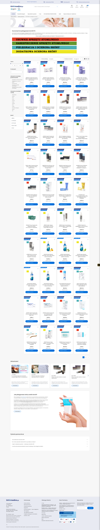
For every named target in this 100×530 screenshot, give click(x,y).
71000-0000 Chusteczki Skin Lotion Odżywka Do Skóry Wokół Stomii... (31, 166)
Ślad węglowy (26, 510)
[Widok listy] (88, 59)
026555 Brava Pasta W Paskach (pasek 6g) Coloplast (32, 343)
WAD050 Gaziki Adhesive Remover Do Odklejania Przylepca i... (31, 196)
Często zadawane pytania (47, 516)
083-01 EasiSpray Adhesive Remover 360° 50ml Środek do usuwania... (65, 137)
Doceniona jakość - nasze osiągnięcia (31, 509)
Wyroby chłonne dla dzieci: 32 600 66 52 (13, 516)
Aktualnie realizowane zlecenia (47, 520)
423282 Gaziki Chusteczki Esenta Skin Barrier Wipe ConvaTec (48, 137)
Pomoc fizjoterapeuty (32, 1)
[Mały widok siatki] (86, 58)
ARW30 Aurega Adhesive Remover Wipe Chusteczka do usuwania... (48, 79)
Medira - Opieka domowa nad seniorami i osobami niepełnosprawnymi (67, 504)
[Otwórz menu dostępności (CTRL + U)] (99, 265)
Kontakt (13, 13)
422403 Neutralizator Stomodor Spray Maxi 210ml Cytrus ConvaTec (48, 255)
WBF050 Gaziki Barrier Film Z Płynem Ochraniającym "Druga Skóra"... (65, 166)
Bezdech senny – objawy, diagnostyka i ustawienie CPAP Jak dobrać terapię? (49, 508)
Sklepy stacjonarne (45, 517)
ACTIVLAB (14, 123)
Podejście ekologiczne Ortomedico (30, 514)
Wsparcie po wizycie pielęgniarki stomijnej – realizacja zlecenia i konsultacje (50, 511)
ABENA (13, 118)
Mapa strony (61, 510)
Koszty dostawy (27, 503)
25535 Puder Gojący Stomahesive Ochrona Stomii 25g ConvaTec (48, 226)
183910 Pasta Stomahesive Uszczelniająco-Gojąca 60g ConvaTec (65, 226)
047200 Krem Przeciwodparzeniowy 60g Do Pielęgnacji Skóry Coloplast (81, 196)
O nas (40, 13)
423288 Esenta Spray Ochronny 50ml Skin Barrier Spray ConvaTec (32, 137)
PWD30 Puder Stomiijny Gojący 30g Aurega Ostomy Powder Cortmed (82, 79)
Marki (12, 115)
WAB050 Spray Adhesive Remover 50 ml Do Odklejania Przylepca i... (81, 166)
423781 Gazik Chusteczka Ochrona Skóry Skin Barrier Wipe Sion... (32, 314)
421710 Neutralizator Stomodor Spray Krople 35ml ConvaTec (31, 285)
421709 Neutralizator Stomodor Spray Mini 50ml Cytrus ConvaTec (48, 285)
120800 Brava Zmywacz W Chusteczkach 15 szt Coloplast (65, 343)
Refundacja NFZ (67, 2)
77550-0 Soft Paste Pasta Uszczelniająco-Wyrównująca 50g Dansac (81, 137)
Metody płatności (27, 504)
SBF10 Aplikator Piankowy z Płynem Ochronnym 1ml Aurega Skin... (32, 108)
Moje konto (44, 514)
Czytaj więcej (15, 385)
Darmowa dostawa (16, 2)
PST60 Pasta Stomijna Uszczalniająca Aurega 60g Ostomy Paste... (65, 79)
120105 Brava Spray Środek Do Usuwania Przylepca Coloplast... (65, 314)
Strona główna (13, 16)
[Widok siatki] (84, 58)
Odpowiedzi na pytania (32, 13)
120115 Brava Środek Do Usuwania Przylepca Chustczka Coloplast (82, 343)
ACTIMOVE (14, 120)
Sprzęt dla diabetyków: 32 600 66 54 (12, 519)
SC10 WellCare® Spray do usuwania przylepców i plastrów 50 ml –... (64, 285)
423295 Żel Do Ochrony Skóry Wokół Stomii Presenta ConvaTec (32, 255)
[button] (71, 6)
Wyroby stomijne (21, 16)
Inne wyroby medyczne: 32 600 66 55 (12, 520)
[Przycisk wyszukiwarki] (57, 6)
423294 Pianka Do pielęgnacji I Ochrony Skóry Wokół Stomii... (82, 226)
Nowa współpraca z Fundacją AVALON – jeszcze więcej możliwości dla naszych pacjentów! (66, 506)
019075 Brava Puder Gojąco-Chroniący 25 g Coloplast (48, 343)
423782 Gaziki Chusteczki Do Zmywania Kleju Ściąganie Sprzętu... (48, 314)
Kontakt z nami (27, 515)
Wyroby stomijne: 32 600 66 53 (11, 518)
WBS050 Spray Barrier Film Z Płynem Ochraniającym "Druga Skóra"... (48, 166)
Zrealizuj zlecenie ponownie (84, 2)
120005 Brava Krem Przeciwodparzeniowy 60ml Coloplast (82, 314)
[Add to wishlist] (37, 63)
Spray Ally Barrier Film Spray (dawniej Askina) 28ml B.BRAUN (82, 285)
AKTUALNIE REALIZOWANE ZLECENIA (50, 13)
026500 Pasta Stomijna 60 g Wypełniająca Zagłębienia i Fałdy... (65, 196)
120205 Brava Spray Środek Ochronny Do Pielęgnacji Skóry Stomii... (48, 196)
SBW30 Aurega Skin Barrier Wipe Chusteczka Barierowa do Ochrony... (31, 79)
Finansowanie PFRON (50, 2)
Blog (42, 519)
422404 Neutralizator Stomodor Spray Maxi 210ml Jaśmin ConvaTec (65, 255)
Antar (13, 128)
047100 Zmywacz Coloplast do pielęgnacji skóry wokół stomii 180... (48, 108)
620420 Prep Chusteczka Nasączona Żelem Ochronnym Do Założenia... (32, 226)
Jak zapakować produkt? (28, 512)
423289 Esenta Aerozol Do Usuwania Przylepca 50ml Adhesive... (65, 108)
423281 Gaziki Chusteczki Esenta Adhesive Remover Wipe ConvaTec (81, 108)
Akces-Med (14, 125)
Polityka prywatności (28, 506)
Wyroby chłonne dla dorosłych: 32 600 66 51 (13, 515)
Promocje (43, 512)
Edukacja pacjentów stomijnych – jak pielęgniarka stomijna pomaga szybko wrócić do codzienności (49, 505)
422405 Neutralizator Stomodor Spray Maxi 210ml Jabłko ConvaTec (82, 255)
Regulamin (26, 507)
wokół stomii (24, 397)
